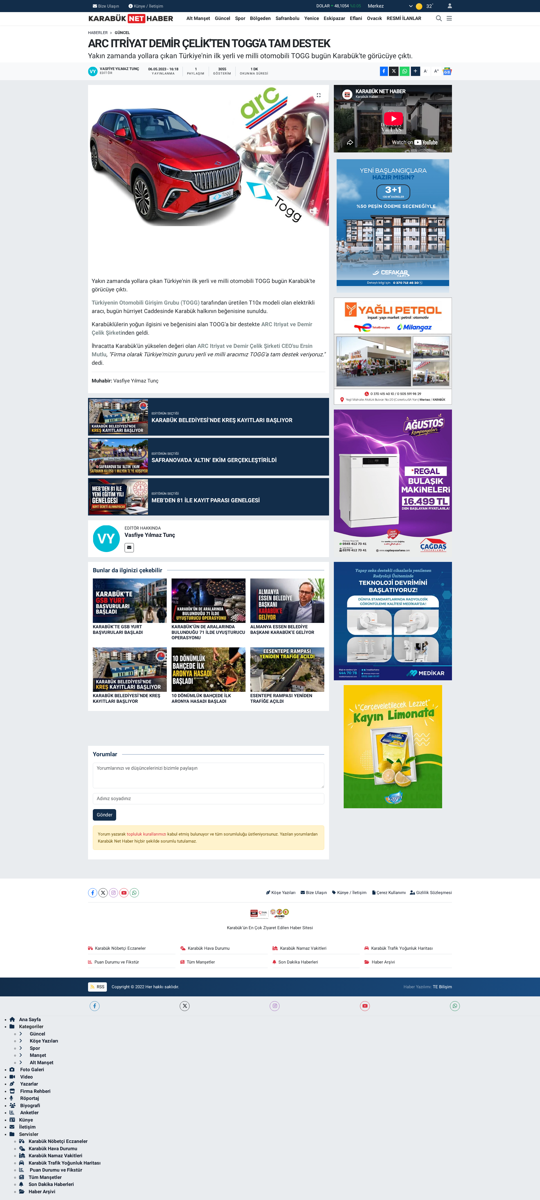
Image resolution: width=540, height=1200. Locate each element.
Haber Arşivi (383, 962)
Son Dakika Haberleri (298, 962)
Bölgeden (260, 18)
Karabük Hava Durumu (209, 948)
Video (26, 1077)
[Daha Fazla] (415, 71)
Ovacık (374, 18)
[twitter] (185, 1006)
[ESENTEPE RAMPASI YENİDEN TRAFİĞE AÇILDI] (287, 669)
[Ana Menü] (449, 18)
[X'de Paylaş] (394, 71)
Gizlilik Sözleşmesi (434, 892)
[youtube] (365, 1006)
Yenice (311, 18)
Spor (240, 18)
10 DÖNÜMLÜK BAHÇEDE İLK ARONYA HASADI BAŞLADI (201, 698)
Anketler (29, 1112)
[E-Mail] (129, 547)
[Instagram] (113, 892)
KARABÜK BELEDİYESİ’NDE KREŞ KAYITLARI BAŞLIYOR (126, 698)
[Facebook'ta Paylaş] (384, 71)
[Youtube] (124, 892)
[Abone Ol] (447, 71)
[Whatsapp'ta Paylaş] (405, 71)
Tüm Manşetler (201, 962)
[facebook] (95, 1006)
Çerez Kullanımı (391, 892)
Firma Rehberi (35, 1091)
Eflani (356, 18)
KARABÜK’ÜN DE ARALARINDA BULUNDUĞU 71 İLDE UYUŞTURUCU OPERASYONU (208, 632)
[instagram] (275, 1006)
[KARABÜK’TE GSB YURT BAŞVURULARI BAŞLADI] (130, 600)
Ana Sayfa (30, 1019)
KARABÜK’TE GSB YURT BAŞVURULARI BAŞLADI (118, 629)
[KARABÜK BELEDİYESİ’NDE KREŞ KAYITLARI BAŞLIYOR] (130, 669)
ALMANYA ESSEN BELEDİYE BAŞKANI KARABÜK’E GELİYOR (282, 629)
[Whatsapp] (134, 892)
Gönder (104, 815)
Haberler (98, 32)
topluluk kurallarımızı (147, 834)
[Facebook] (92, 892)
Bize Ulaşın (108, 5)
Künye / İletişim (148, 5)
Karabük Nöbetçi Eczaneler (120, 948)
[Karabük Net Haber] (131, 18)
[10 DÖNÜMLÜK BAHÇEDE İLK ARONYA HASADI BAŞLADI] (209, 669)
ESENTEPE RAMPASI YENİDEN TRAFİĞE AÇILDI (281, 698)
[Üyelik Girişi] (447, 6)
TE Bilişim (442, 986)
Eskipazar (334, 18)
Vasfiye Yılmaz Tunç (150, 535)
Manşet (37, 1055)
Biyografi (29, 1105)
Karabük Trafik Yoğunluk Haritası (402, 948)
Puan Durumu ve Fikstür (116, 962)
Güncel (222, 18)
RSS (100, 986)
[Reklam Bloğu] (393, 225)
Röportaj (29, 1098)
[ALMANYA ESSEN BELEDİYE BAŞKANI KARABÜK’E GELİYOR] (287, 600)
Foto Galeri (31, 1069)
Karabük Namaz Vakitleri (303, 948)
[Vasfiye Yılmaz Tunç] (106, 538)
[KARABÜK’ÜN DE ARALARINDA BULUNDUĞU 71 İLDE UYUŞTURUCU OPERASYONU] (209, 600)
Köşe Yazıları (283, 892)
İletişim (27, 1127)
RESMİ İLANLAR (404, 18)
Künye (26, 1120)
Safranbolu (288, 18)
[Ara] (439, 18)
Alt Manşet (198, 18)
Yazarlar (28, 1084)
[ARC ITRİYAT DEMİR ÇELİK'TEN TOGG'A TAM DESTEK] (208, 155)
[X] (103, 892)
